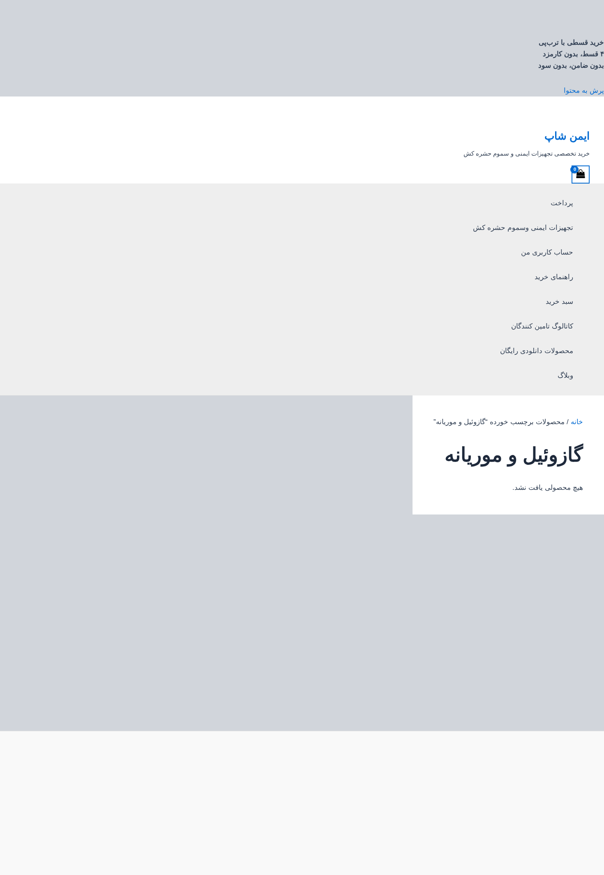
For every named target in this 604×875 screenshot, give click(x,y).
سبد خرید (559, 301)
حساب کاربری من (547, 252)
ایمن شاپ (567, 136)
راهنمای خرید (554, 277)
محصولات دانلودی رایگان (536, 351)
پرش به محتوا (584, 90)
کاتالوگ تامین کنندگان (542, 326)
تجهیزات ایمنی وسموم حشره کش (523, 228)
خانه (577, 422)
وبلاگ (565, 375)
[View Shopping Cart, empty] (581, 174)
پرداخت (562, 203)
